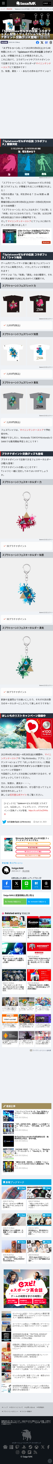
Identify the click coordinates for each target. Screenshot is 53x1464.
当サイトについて (17, 1407)
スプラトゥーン (17, 863)
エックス (16, 887)
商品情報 (4, 42)
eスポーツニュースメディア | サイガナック (26, 1443)
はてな (36, 884)
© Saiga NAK (26, 1456)
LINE (26, 887)
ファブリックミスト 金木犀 (42, 1050)
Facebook (7, 887)
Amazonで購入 (34, 843)
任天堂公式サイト (48, 177)
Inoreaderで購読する (38, 901)
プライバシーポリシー (10, 1411)
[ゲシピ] (26, 1307)
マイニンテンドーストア (19, 221)
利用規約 (41, 1407)
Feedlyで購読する (14, 901)
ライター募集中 (26, 1411)
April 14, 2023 (41, 822)
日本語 (45, 3)
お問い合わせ (30, 1407)
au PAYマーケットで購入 (34, 855)
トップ (5, 1407)
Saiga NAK (26, 3)
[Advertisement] (26, 108)
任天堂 (6, 863)
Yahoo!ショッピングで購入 (34, 851)
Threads (46, 887)
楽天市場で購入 (34, 847)
